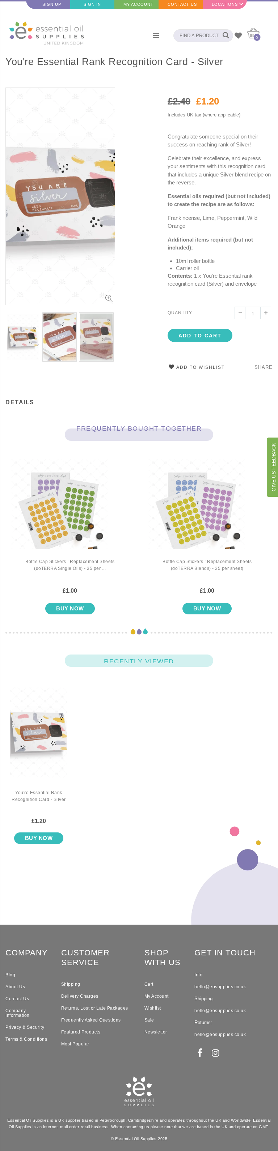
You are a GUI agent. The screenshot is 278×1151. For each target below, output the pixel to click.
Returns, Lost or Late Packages (94, 1008)
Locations (225, 4)
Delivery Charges (79, 996)
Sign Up (51, 4)
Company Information (17, 1013)
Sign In (92, 4)
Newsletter (155, 1032)
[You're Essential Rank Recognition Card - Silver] (38, 738)
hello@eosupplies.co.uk (220, 986)
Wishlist (152, 1008)
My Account (138, 4)
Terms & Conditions (26, 1039)
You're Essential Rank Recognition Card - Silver (114, 61)
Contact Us (182, 4)
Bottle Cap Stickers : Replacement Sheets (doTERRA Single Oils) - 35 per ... (69, 565)
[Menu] (156, 35)
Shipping (70, 984)
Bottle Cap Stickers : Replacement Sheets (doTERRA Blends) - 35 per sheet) (207, 565)
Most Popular (75, 1043)
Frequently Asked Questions (91, 1020)
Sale (149, 1020)
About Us (15, 986)
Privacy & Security (24, 1027)
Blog (10, 974)
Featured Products (81, 1032)
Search (224, 36)
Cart (148, 984)
